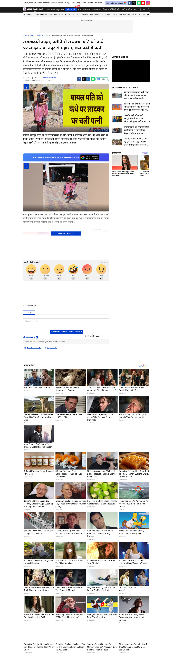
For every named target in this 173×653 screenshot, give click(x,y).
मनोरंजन (86, 9)
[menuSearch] (149, 9)
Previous (144, 14)
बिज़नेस (106, 9)
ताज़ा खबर (50, 9)
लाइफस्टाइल (97, 9)
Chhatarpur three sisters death (92, 14)
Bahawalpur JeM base (43, 14)
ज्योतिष (129, 9)
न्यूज (58, 9)
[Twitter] (134, 3)
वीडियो (113, 9)
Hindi (84, 3)
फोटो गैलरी (71, 9)
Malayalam (28, 3)
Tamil (73, 3)
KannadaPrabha (57, 3)
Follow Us (105, 79)
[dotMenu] (135, 9)
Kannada (46, 3)
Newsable (38, 3)
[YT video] (143, 3)
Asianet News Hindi (48, 78)
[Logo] (34, 9)
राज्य (80, 9)
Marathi (90, 3)
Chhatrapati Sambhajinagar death (130, 14)
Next (148, 14)
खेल (119, 9)
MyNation (98, 3)
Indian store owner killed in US (66, 14)
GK (62, 9)
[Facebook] (130, 3)
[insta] (148, 3)
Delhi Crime (111, 14)
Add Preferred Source (114, 3)
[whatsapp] (139, 3)
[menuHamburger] (144, 9)
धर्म (123, 9)
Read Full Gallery (66, 233)
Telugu (67, 3)
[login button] (140, 9)
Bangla (78, 3)
